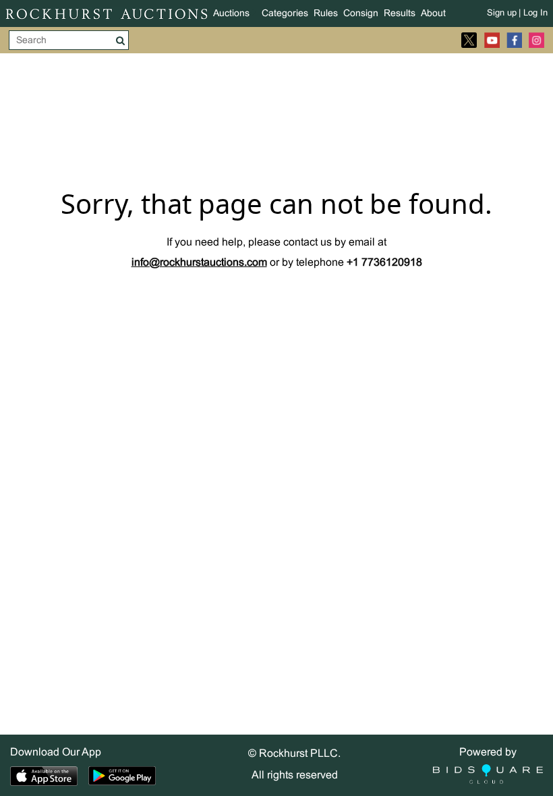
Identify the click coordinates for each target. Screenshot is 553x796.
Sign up (502, 13)
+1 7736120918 (384, 263)
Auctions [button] (231, 13)
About (433, 13)
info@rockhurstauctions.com (199, 263)
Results (399, 13)
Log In (535, 13)
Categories (285, 13)
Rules (326, 13)
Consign (360, 13)
